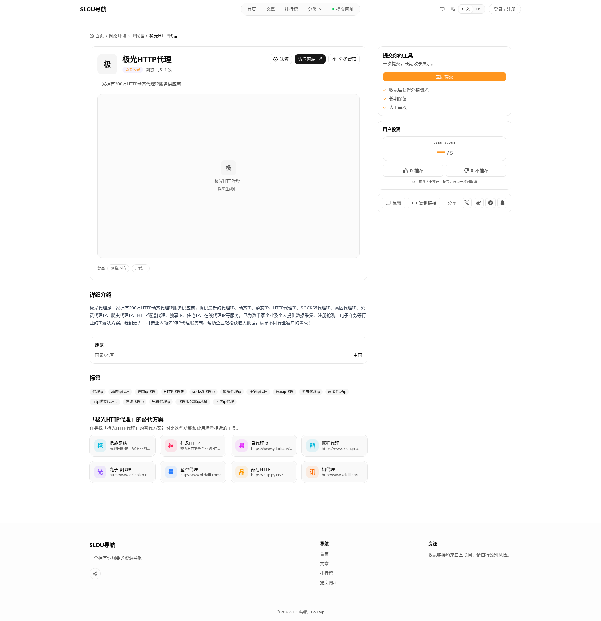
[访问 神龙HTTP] (171, 445)
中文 (466, 9)
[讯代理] (334, 472)
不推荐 (479, 170)
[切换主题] (442, 9)
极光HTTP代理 (147, 59)
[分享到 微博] (479, 203)
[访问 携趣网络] (100, 445)
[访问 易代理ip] (241, 445)
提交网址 (345, 9)
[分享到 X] (467, 203)
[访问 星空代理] (171, 472)
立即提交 (444, 77)
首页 (251, 9)
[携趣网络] (122, 445)
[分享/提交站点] (95, 573)
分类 (312, 9)
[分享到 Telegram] (490, 203)
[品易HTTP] (264, 472)
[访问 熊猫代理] (312, 445)
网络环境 (117, 36)
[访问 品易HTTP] (241, 472)
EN (478, 9)
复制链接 (427, 203)
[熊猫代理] (334, 445)
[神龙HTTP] (193, 445)
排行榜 (291, 9)
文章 (270, 9)
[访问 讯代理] (312, 472)
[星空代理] (193, 472)
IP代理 (137, 36)
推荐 (416, 170)
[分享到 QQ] (502, 203)
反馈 (397, 203)
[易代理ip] (264, 445)
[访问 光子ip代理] (100, 472)
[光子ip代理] (122, 472)
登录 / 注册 (505, 9)
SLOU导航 (93, 9)
